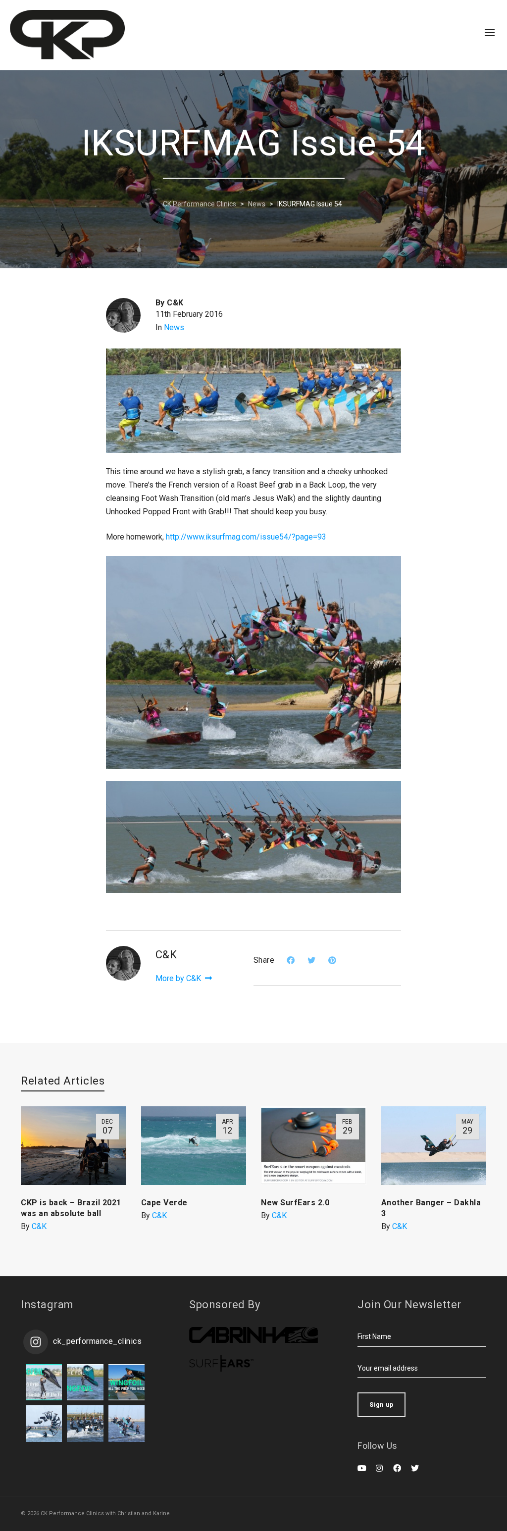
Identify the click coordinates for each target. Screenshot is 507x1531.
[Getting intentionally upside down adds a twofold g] (44, 1423)
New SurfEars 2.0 (295, 1202)
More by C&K (179, 978)
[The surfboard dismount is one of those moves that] (85, 1423)
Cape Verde (164, 1202)
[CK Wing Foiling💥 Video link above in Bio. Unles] (126, 1382)
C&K (39, 1226)
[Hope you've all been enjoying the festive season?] (85, 1382)
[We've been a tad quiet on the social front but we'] (44, 1382)
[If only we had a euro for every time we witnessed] (126, 1423)
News (174, 327)
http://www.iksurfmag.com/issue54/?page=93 (246, 537)
